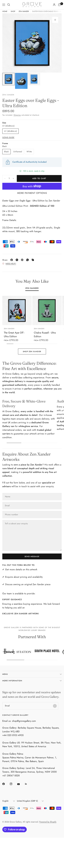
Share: (5, 260)
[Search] (8, 4)
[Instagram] (13, 783)
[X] (17, 260)
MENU (5, 674)
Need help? (11, 263)
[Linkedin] (28, 783)
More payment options (32, 193)
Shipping (17, 115)
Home (4, 11)
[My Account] (54, 4)
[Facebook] (12, 260)
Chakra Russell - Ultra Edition (45, 334)
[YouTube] (20, 784)
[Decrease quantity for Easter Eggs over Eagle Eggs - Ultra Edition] (4, 178)
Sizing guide (8, 137)
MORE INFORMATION (12, 680)
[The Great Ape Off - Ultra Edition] (17, 310)
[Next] (54, 42)
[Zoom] (55, 20)
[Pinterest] (23, 260)
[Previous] (9, 42)
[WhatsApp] (28, 260)
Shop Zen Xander (32, 351)
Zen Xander (24, 11)
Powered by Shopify (47, 821)
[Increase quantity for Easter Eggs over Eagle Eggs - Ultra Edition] (13, 178)
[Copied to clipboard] (33, 260)
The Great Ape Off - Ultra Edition (14, 334)
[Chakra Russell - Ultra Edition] (47, 310)
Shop (13, 11)
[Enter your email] (55, 706)
